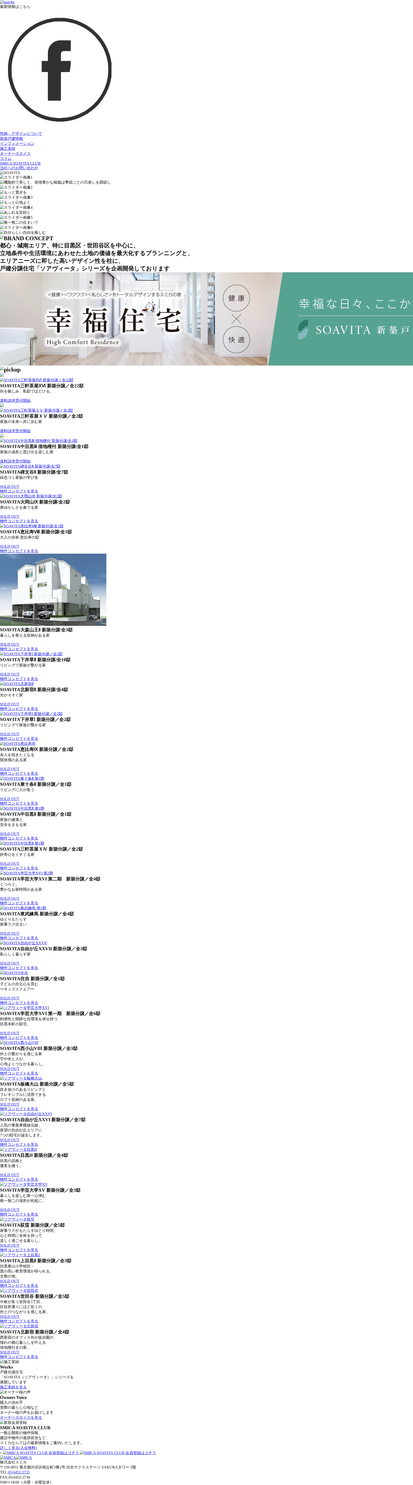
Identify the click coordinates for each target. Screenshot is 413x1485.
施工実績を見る (13, 1387)
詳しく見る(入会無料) (18, 1448)
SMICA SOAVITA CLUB (20, 163)
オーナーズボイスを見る (21, 1417)
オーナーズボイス (15, 154)
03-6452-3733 (19, 1472)
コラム (5, 159)
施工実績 (7, 149)
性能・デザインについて (21, 133)
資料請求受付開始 (15, 401)
